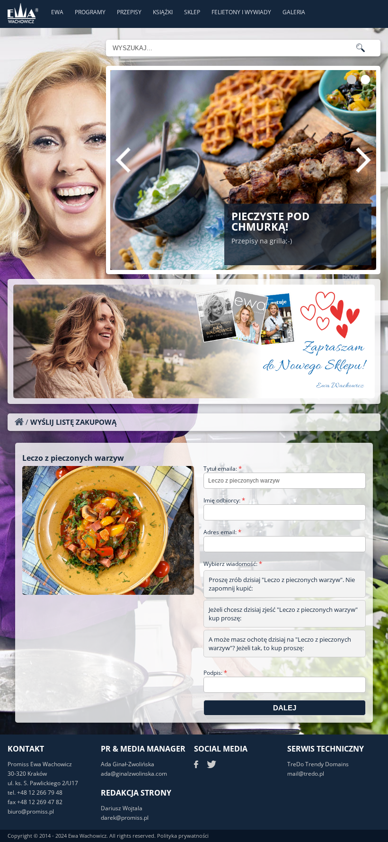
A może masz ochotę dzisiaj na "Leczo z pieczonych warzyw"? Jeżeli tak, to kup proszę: (280, 643)
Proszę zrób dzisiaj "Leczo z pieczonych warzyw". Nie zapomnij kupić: (282, 583)
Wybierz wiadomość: (232, 564)
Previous (123, 160)
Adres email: (222, 532)
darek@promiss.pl (125, 818)
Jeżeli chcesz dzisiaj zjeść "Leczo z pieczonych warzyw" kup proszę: (283, 613)
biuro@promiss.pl (31, 811)
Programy (90, 12)
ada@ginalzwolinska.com (134, 774)
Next (363, 160)
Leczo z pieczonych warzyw (73, 458)
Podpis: (215, 673)
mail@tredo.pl (305, 774)
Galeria (293, 12)
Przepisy (129, 12)
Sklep (192, 12)
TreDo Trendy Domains (318, 764)
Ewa (57, 12)
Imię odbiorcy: (224, 500)
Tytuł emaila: (222, 469)
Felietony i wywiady (241, 12)
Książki (163, 12)
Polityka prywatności (183, 835)
